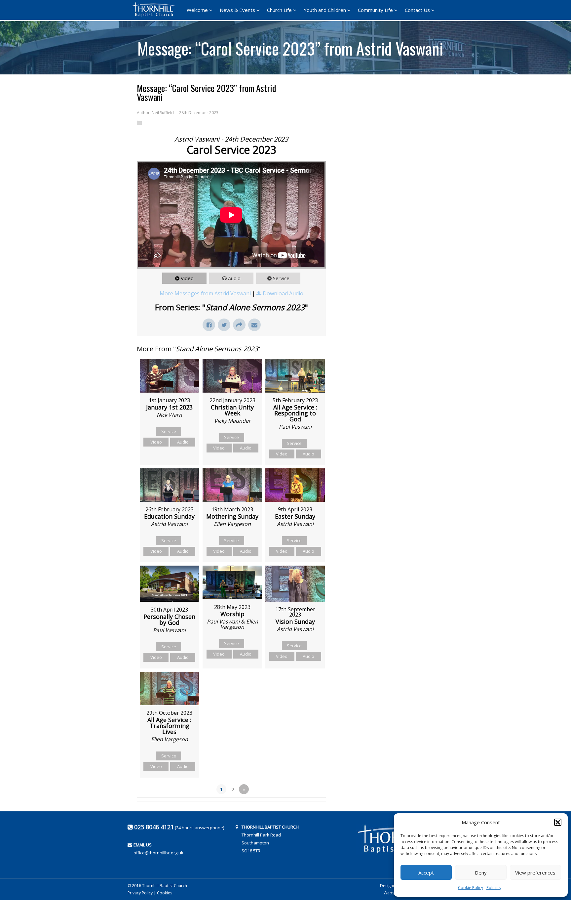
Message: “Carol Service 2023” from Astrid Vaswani (290, 46)
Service (281, 278)
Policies (493, 887)
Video (187, 278)
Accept (426, 872)
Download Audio (283, 293)
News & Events (237, 10)
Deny (481, 872)
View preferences (535, 872)
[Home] (155, 10)
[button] (557, 822)
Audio (234, 278)
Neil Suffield (163, 112)
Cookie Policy (470, 887)
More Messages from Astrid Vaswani (205, 293)
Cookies (164, 893)
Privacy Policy (140, 893)
